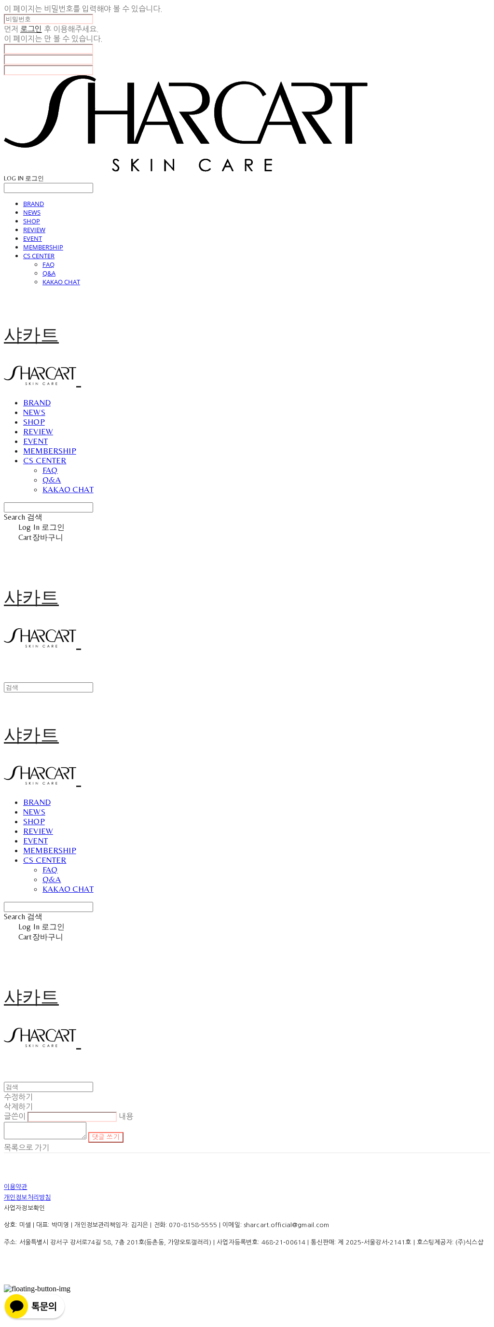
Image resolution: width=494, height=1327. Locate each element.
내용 (126, 1116)
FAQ (48, 264)
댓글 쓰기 (106, 1137)
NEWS (32, 212)
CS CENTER (39, 255)
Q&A (48, 273)
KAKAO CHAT (61, 281)
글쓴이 (15, 1116)
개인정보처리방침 (27, 1197)
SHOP (31, 221)
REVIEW (34, 229)
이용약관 (15, 1187)
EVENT (32, 238)
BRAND (33, 203)
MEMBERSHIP (43, 247)
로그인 (31, 29)
